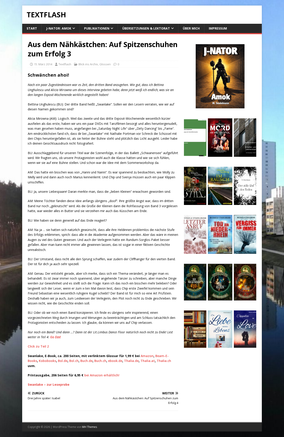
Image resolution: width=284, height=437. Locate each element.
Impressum (218, 28)
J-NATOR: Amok (58, 28)
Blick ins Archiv (88, 64)
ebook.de (115, 361)
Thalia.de (131, 361)
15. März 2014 (43, 64)
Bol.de (62, 361)
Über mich (191, 28)
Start (32, 28)
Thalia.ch (163, 361)
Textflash (65, 64)
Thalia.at (147, 361)
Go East (55, 337)
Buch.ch (100, 361)
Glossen (105, 64)
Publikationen (96, 28)
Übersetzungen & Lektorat (146, 28)
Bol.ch (74, 361)
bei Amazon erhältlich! (101, 375)
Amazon (147, 356)
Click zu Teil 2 (38, 346)
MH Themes (89, 427)
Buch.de (86, 361)
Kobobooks (47, 361)
